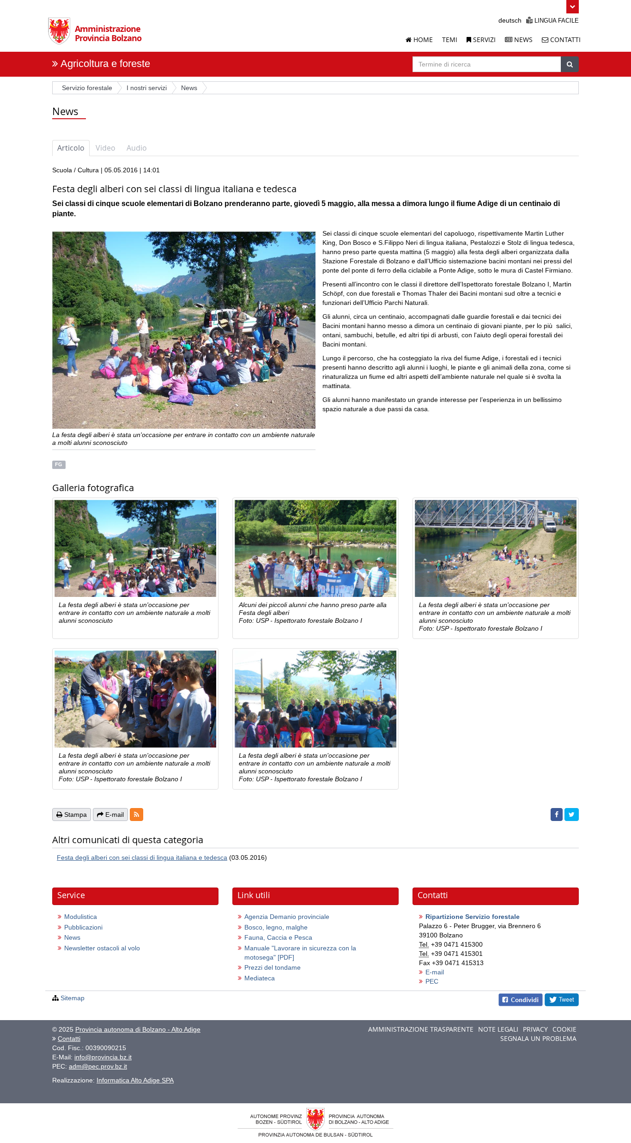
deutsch (510, 20)
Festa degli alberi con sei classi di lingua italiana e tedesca (142, 857)
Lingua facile (556, 20)
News (522, 39)
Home (422, 39)
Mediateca (259, 978)
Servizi (483, 39)
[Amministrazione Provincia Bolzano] (61, 34)
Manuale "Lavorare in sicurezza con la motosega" (300, 952)
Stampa (74, 814)
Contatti (564, 39)
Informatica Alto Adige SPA (135, 1080)
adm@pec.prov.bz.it (98, 1066)
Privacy (535, 1029)
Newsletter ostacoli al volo (102, 948)
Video (105, 148)
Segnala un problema (538, 1038)
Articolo (71, 148)
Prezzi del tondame (272, 967)
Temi (449, 39)
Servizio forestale (87, 87)
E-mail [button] (113, 814)
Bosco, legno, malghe (276, 927)
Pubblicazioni (83, 927)
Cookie (564, 1029)
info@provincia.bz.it (103, 1057)
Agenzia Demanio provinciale (286, 916)
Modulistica (80, 916)
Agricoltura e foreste (105, 63)
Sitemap (73, 998)
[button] (572, 6)
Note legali (498, 1029)
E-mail (434, 972)
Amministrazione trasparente (420, 1029)
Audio (137, 148)
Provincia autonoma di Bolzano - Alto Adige (137, 1029)
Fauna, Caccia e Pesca (278, 937)
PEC (431, 981)
